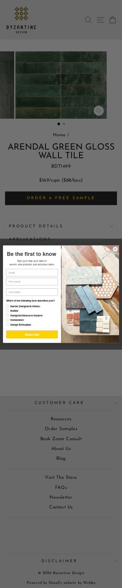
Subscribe (32, 334)
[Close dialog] (115, 249)
